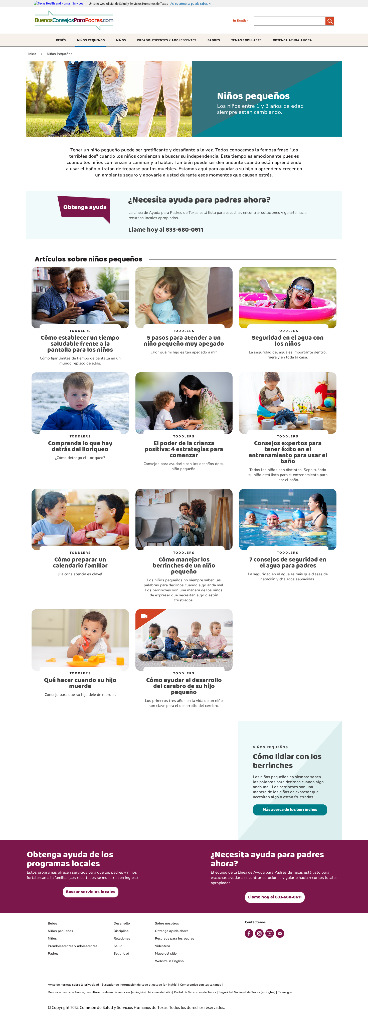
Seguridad (121, 953)
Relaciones (122, 938)
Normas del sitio (159, 992)
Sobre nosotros (167, 923)
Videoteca (162, 946)
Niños (52, 938)
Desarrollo (122, 923)
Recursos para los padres (174, 938)
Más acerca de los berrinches (290, 809)
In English (240, 21)
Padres (53, 953)
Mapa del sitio (166, 953)
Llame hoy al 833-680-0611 (165, 230)
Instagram (259, 933)
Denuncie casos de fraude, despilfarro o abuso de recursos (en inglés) (97, 992)
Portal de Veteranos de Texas (195, 992)
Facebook (249, 933)
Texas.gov (285, 992)
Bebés (52, 923)
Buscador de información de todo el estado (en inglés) (139, 985)
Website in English (169, 961)
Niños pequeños (60, 931)
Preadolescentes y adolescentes (72, 946)
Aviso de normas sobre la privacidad (73, 985)
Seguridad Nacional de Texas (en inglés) (247, 992)
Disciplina (121, 931)
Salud (118, 946)
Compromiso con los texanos (200, 985)
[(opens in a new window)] (61, 3)
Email (280, 933)
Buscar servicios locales (90, 891)
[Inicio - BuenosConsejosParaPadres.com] (75, 28)
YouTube (269, 933)
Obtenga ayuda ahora (171, 931)
